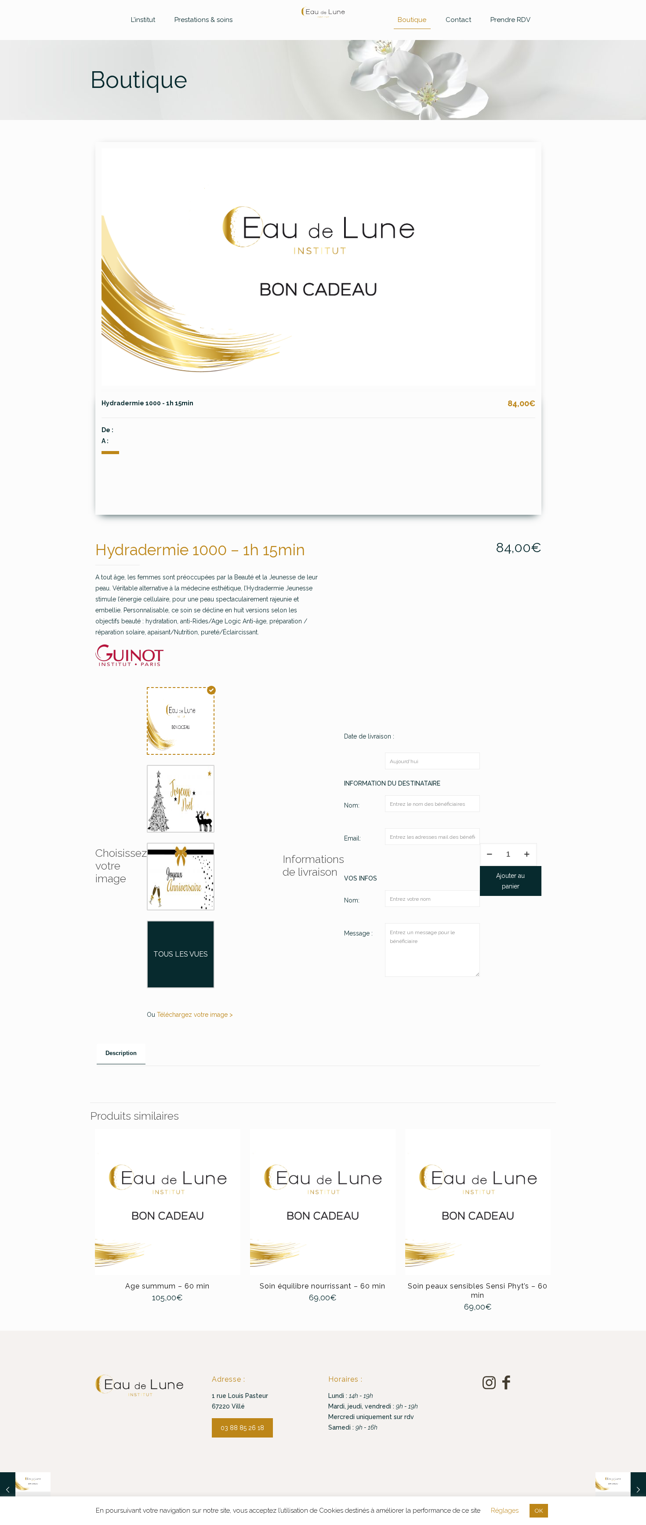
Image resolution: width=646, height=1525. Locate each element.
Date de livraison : (369, 736)
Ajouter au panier (510, 881)
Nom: (351, 805)
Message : (358, 933)
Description (121, 1053)
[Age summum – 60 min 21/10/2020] (620, 1489)
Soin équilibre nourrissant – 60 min (322, 1286)
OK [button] (539, 1510)
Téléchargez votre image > (195, 1014)
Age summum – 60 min (167, 1286)
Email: (352, 838)
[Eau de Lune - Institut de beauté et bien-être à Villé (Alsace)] (323, 12)
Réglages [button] (505, 1510)
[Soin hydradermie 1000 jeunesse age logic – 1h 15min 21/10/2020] (25, 1489)
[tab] (121, 1054)
